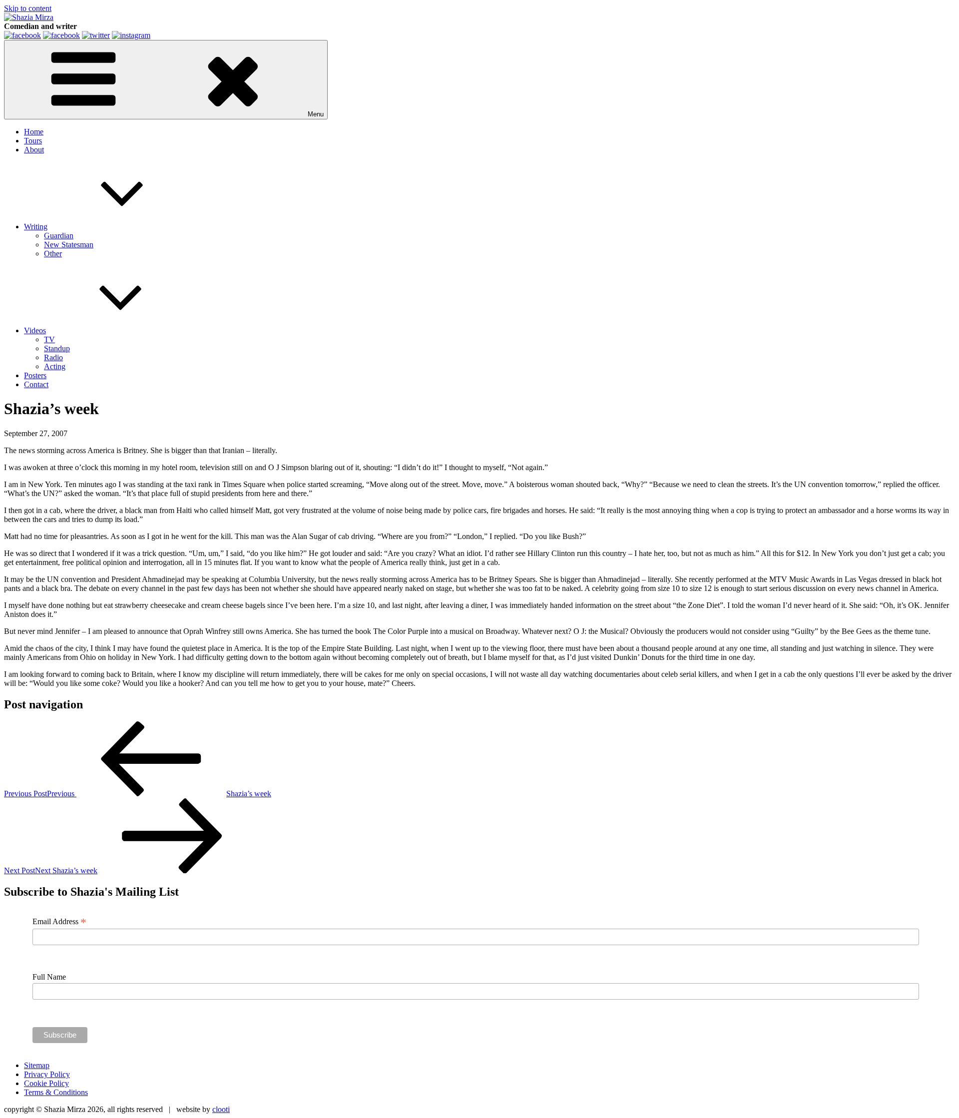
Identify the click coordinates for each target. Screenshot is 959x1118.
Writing (35, 226)
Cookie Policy (46, 1083)
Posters (35, 375)
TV (49, 339)
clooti (221, 1109)
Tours (33, 140)
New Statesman (68, 244)
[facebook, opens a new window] (61, 35)
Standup (57, 348)
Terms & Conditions (56, 1092)
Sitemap (36, 1065)
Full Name (49, 977)
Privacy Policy (47, 1074)
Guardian (58, 235)
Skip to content (27, 8)
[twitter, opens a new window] (96, 35)
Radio (53, 357)
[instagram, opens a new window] (131, 35)
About (34, 149)
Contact (36, 384)
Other (53, 253)
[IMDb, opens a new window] (22, 35)
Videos (35, 330)
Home (33, 131)
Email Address (59, 921)
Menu (316, 114)
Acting (54, 366)
